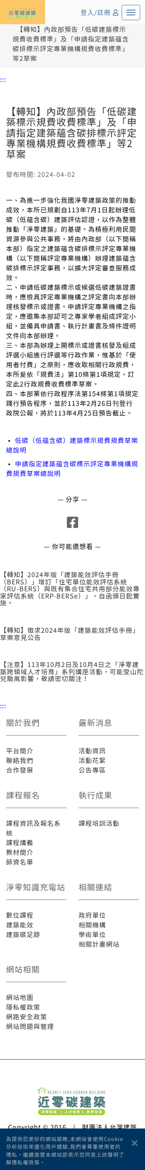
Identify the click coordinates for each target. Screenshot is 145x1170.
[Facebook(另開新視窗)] (73, 524)
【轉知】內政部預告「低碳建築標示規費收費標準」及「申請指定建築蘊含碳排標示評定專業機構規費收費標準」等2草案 (70, 43)
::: (3, 79)
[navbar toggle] (131, 12)
